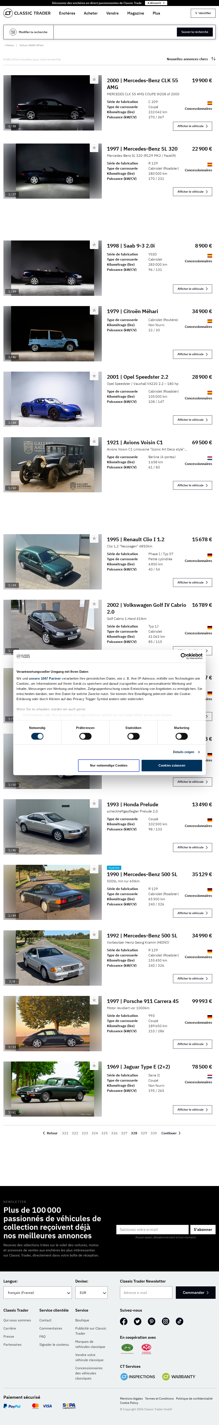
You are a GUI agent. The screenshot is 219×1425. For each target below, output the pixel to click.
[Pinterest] (151, 1321)
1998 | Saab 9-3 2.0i (131, 245)
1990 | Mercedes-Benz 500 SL (142, 874)
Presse (8, 1336)
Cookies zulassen (171, 765)
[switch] (85, 736)
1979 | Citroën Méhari (132, 311)
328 (134, 1133)
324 (95, 1133)
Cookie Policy (129, 1403)
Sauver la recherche (194, 32)
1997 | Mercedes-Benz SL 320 (142, 148)
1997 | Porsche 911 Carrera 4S (143, 1001)
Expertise (114, 867)
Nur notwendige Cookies (108, 765)
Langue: (10, 1281)
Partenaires (12, 1344)
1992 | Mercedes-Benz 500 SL (142, 935)
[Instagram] (165, 1321)
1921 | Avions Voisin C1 (135, 442)
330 (154, 1133)
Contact (45, 1320)
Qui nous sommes (17, 1320)
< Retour (9, 45)
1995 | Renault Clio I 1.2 (135, 539)
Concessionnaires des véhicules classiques (89, 1373)
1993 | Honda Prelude (132, 804)
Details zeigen (183, 752)
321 (65, 1133)
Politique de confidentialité (194, 1398)
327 (124, 1133)
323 (85, 1133)
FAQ (42, 1336)
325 (104, 1133)
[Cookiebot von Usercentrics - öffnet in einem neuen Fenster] (184, 656)
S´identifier (203, 13)
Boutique (82, 1320)
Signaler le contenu (54, 1344)
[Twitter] (137, 1321)
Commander (193, 1292)
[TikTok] (179, 1321)
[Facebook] (123, 1321)
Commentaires (50, 1328)
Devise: (81, 1281)
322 (75, 1133)
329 (144, 1133)
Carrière (9, 1328)
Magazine (135, 13)
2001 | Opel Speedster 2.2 (137, 376)
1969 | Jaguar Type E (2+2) (138, 1066)
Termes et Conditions (159, 1398)
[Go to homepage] (26, 13)
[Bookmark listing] (94, 79)
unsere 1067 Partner (45, 678)
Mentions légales (131, 1398)
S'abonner (203, 1229)
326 (114, 1133)
